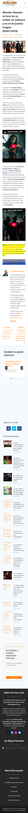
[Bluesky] (19, 732)
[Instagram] (19, 428)
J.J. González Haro (9, 34)
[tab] (10, 378)
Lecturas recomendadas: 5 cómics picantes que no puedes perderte (18, 446)
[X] (8, 732)
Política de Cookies (14, 800)
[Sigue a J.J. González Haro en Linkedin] (14, 321)
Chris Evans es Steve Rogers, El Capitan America (13, 363)
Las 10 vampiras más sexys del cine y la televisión (18, 575)
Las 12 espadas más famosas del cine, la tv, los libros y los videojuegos (18, 561)
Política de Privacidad (14, 796)
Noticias (4, 37)
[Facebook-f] (8, 428)
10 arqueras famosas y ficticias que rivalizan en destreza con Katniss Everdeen (18, 519)
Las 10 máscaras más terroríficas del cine (18, 604)
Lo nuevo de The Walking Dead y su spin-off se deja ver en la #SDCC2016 (7, 333)
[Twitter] (14, 428)
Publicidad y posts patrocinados (14, 782)
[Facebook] (12, 732)
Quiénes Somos (14, 778)
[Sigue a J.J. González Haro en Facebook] (11, 321)
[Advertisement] (14, 403)
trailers (11, 37)
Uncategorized (18, 37)
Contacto (14, 787)
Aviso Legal (14, 791)
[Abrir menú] (24, 3)
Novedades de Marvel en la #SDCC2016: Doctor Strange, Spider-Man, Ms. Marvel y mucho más (21, 335)
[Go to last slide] (6, 368)
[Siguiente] (22, 368)
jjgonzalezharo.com (16, 317)
